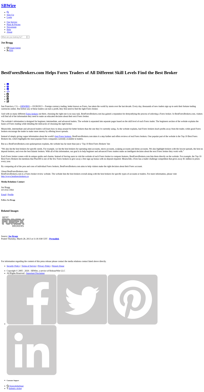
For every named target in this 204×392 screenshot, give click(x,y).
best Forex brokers (63, 136)
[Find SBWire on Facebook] (32, 324)
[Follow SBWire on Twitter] (82, 324)
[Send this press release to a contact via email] (8, 84)
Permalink (54, 239)
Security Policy (13, 266)
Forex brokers (32, 114)
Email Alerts (14, 48)
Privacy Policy (44, 266)
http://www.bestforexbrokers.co (15, 176)
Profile (11, 194)
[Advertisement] (102, 60)
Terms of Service (29, 266)
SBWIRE (25, 106)
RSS (11, 50)
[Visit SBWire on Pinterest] (133, 324)
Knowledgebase (16, 386)
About (9, 32)
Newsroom (11, 27)
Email (3, 194)
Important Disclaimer (35, 273)
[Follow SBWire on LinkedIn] (32, 374)
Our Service (12, 22)
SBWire (8, 5)
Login (9, 17)
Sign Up (10, 15)
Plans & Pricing (13, 24)
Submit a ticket (15, 388)
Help (9, 29)
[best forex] (13, 227)
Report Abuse (58, 266)
